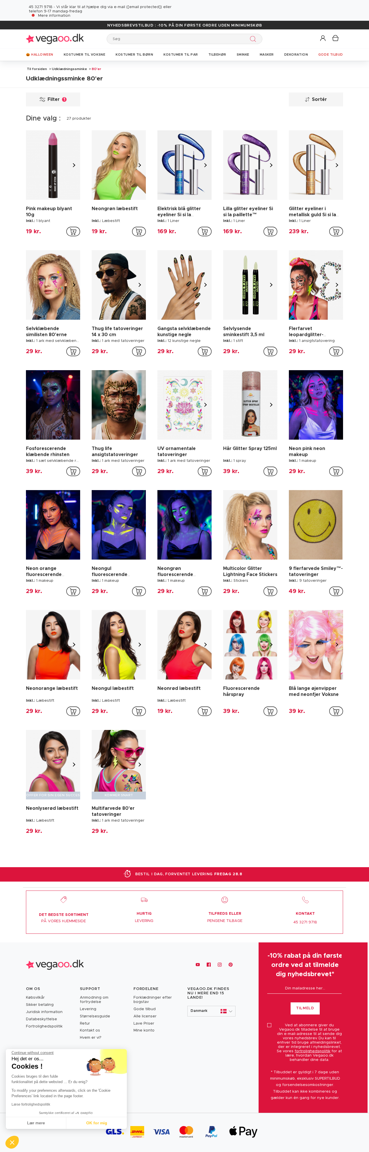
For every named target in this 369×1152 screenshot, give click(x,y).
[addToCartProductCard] (73, 231)
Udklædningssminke (69, 69)
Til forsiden (37, 69)
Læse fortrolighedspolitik (31, 1104)
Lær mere (36, 1123)
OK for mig (96, 1123)
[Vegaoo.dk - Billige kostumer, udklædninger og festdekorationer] (55, 39)
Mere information (54, 16)
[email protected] (144, 7)
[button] (323, 38)
